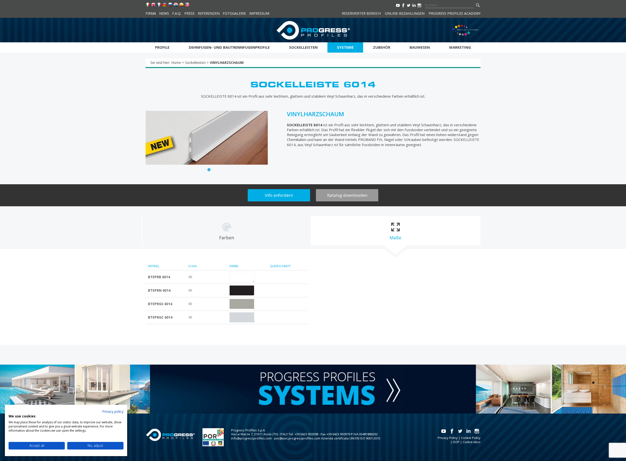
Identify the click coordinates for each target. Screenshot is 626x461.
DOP (456, 442)
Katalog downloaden (347, 195)
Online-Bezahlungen (405, 13)
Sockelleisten (303, 47)
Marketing (460, 47)
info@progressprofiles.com (251, 438)
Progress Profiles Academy (455, 13)
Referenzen (209, 13)
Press (189, 13)
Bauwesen (420, 47)
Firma (150, 13)
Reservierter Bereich (361, 13)
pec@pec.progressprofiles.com (297, 438)
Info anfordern (279, 195)
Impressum (259, 13)
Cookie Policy (471, 438)
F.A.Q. (176, 13)
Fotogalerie (234, 13)
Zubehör (381, 47)
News (164, 13)
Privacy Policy (448, 438)
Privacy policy (112, 411)
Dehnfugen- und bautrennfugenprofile (229, 47)
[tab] (226, 230)
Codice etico (472, 442)
